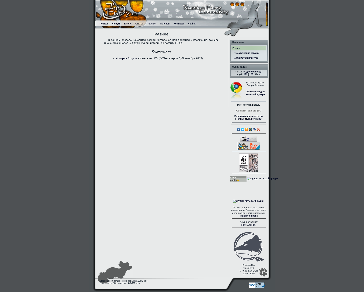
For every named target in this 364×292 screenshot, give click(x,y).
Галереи (164, 23)
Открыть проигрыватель (249, 116)
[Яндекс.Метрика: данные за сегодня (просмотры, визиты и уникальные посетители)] (248, 201)
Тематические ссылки (246, 53)
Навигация (238, 42)
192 (246, 74)
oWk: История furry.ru (246, 58)
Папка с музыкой (245, 119)
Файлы (192, 23)
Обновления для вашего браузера (255, 93)
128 (251, 74)
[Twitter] (243, 129)
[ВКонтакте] (239, 129)
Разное (152, 23)
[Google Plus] (259, 129)
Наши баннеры (248, 215)
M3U (259, 119)
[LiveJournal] (255, 129)
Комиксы (179, 23)
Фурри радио (239, 67)
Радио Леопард (252, 71)
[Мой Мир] (251, 129)
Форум (116, 23)
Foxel (244, 225)
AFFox (251, 225)
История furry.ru (126, 58)
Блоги (127, 23)
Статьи (139, 23)
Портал (104, 23)
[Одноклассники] (247, 129)
